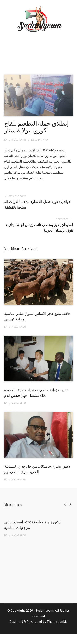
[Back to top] (73, 630)
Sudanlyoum (45, 610)
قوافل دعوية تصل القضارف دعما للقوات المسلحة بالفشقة (37, 204)
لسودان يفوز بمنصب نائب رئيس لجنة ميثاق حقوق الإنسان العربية (39, 227)
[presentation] (65, 504)
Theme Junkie (57, 621)
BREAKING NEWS (40, 139)
